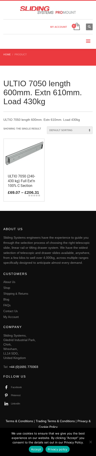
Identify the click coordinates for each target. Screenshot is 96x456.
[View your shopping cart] (76, 26)
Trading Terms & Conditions (55, 421)
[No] (90, 442)
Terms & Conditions (19, 421)
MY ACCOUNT (58, 27)
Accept (36, 449)
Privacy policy (57, 449)
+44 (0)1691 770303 (23, 367)
